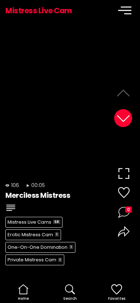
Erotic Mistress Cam (32, 234)
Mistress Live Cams (33, 222)
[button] (123, 118)
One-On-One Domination (40, 247)
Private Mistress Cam (34, 259)
